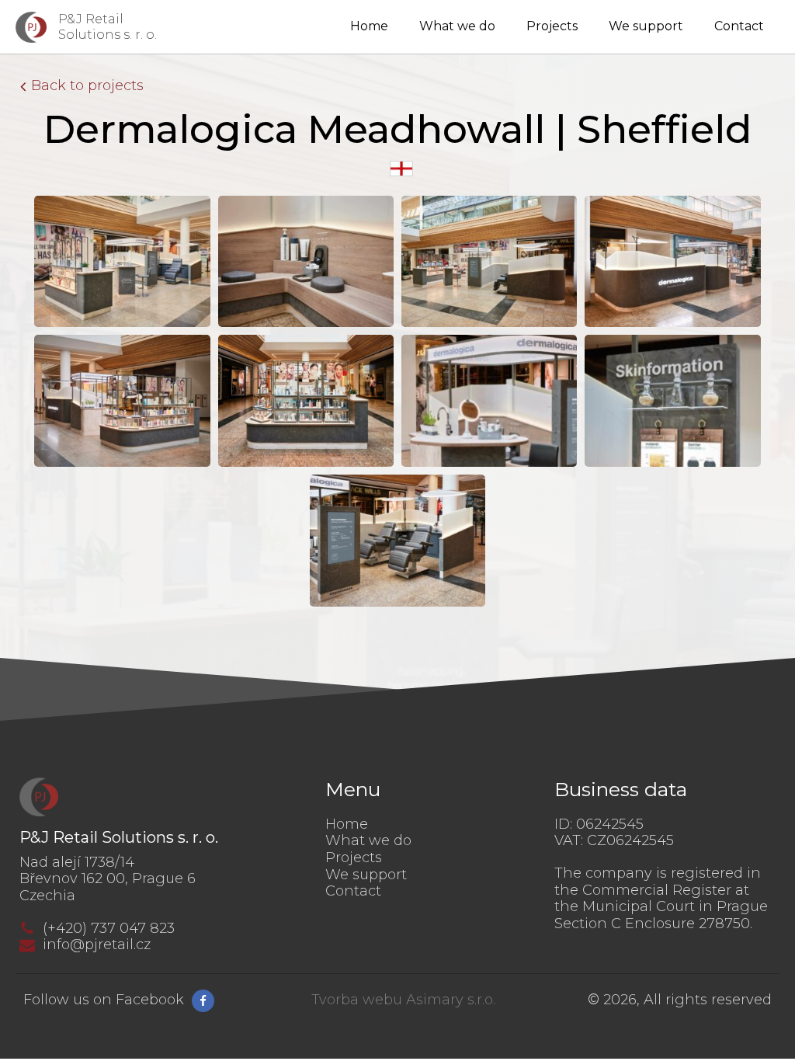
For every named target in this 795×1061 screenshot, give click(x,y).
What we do (457, 26)
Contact (739, 26)
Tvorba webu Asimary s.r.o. (403, 1000)
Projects (552, 26)
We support (646, 26)
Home (369, 26)
